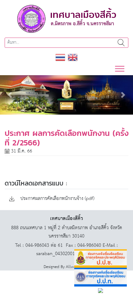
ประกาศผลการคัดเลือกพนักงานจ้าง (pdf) (56, 199)
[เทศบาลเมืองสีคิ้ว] (66, 18)
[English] (73, 57)
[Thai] (60, 57)
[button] (10, 94)
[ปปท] (100, 277)
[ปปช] (100, 258)
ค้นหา (121, 42)
